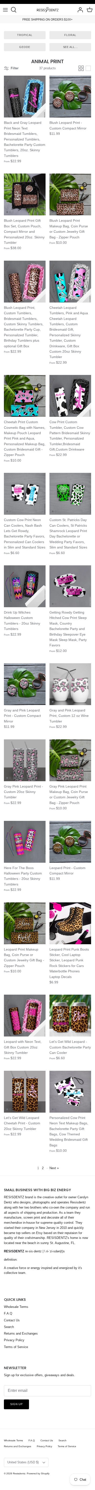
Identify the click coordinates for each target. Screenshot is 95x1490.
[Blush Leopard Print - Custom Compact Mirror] (70, 96)
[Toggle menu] (5, 9)
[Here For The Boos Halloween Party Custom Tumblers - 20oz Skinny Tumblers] (25, 842)
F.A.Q (8, 1313)
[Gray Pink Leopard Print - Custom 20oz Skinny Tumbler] (25, 760)
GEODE (24, 47)
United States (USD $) (23, 1462)
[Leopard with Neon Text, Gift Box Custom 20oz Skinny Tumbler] (25, 1015)
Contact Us (12, 1320)
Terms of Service (16, 1347)
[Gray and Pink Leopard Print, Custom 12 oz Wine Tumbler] (70, 684)
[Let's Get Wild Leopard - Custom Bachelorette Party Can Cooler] (70, 1015)
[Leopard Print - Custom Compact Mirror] (70, 842)
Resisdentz (19, 1473)
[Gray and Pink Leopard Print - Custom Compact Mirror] (25, 684)
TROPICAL (24, 35)
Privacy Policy (14, 1340)
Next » (54, 1168)
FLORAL (70, 35)
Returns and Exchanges (21, 1333)
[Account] (79, 9)
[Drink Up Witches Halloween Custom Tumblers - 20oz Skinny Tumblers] (25, 586)
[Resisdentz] (47, 9)
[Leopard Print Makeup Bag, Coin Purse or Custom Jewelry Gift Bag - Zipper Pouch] (25, 923)
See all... (70, 47)
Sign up (16, 1404)
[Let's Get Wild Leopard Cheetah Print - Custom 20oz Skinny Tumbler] (25, 1092)
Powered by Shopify (38, 1473)
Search (9, 1327)
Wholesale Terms (16, 1307)
